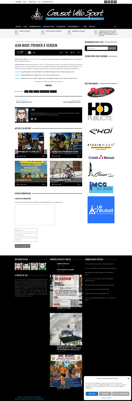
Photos (36, 91)
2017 (26, 91)
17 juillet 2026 (23, 184)
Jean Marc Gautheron (91, 278)
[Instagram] (108, 2)
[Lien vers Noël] (18, 266)
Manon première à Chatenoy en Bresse (103, 264)
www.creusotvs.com (52, 113)
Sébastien (88, 268)
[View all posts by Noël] (29, 52)
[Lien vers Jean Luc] (34, 266)
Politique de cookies (106, 397)
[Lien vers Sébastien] (26, 266)
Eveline (87, 264)
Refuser (105, 394)
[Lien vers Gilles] (42, 266)
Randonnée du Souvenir (78, 31)
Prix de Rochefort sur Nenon (53, 31)
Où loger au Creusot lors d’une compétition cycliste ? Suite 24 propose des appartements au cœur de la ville (108, 33)
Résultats (39, 41)
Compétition (19, 41)
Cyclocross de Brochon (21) (101, 289)
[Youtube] (115, 2)
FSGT (31, 91)
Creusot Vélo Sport (20, 280)
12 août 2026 (22, 156)
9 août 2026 (57, 156)
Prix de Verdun (44, 91)
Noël (34, 52)
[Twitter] (112, 2)
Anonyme (87, 298)
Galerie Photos (30, 41)
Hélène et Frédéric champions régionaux (105, 268)
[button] (128, 378)
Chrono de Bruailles (24, 31)
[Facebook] (105, 2)
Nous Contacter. (28, 296)
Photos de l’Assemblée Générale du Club (102, 285)
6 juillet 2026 (57, 184)
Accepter (92, 394)
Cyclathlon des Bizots (63, 388)
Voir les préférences (120, 394)
